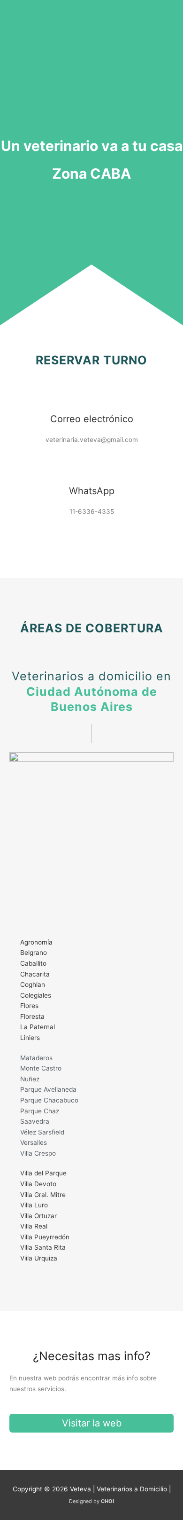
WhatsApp (91, 490)
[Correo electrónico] (91, 394)
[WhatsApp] (91, 466)
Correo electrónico (91, 419)
